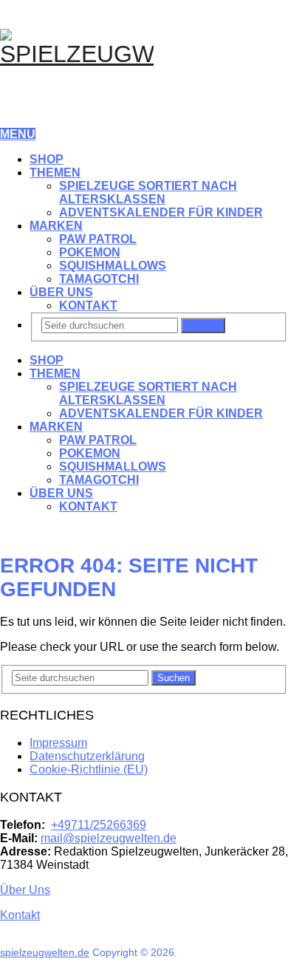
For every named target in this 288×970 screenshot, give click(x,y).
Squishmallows (112, 265)
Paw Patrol (98, 239)
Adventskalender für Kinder (161, 212)
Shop (47, 159)
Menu (17, 134)
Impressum (58, 743)
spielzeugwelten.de (44, 952)
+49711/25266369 (98, 825)
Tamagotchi (99, 279)
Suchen (203, 325)
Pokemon (89, 252)
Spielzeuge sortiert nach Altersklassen (148, 192)
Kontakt (88, 305)
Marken (56, 225)
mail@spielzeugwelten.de (108, 838)
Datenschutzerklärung (87, 756)
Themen (55, 172)
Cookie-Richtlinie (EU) (89, 769)
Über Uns (61, 292)
